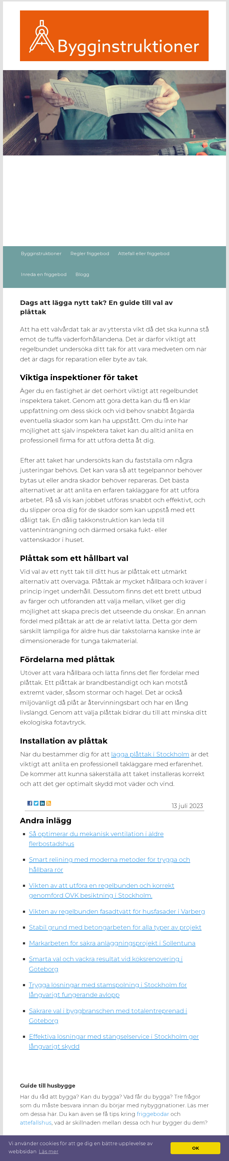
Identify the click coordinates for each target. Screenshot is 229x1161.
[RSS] (48, 803)
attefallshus (36, 1123)
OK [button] (195, 1148)
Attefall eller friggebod (143, 253)
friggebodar (154, 1114)
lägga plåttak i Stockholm (150, 754)
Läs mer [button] (48, 1151)
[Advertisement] (114, 201)
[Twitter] (36, 803)
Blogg (82, 274)
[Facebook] (29, 803)
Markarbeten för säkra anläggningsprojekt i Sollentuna (112, 943)
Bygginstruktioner (41, 253)
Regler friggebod (89, 253)
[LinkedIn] (42, 803)
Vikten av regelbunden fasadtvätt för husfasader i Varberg (117, 911)
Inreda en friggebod (43, 274)
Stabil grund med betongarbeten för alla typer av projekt (115, 927)
